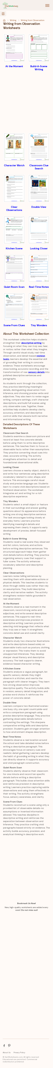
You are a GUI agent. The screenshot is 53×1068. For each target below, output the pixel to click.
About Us (7, 1052)
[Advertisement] (26, 101)
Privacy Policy (19, 1052)
